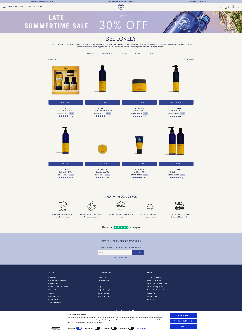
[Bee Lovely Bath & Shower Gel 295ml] (102, 79)
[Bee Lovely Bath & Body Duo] (176, 141)
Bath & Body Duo (176, 172)
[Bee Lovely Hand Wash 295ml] (176, 79)
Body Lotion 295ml (66, 172)
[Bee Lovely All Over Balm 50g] (139, 79)
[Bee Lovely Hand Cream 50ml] (139, 141)
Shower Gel (90, 53)
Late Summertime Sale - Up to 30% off (41, 1)
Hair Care (124, 53)
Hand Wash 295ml (176, 110)
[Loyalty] (229, 7)
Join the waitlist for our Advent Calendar (120, 1)
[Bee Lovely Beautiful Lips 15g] (102, 141)
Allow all (183, 315)
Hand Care (138, 53)
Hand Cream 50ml (139, 172)
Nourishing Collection (65, 110)
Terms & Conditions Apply (121, 257)
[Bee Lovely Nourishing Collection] (65, 79)
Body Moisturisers (107, 53)
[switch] (97, 328)
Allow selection (183, 321)
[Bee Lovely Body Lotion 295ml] (65, 141)
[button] (4, 7)
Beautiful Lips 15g (102, 172)
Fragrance (152, 53)
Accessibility (151, 299)
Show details (141, 328)
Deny (183, 326)
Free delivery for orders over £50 (199, 1)
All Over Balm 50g (139, 110)
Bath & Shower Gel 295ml (102, 110)
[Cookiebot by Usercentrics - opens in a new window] (55, 328)
